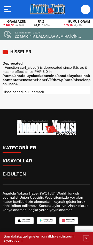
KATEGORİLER (19, 147)
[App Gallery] (68, 220)
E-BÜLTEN (14, 174)
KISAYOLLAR (17, 160)
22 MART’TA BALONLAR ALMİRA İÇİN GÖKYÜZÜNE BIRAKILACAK (46, 36)
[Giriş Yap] (85, 9)
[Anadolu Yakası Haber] (47, 9)
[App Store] (24, 220)
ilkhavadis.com (61, 236)
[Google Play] (46, 220)
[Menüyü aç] (8, 9)
